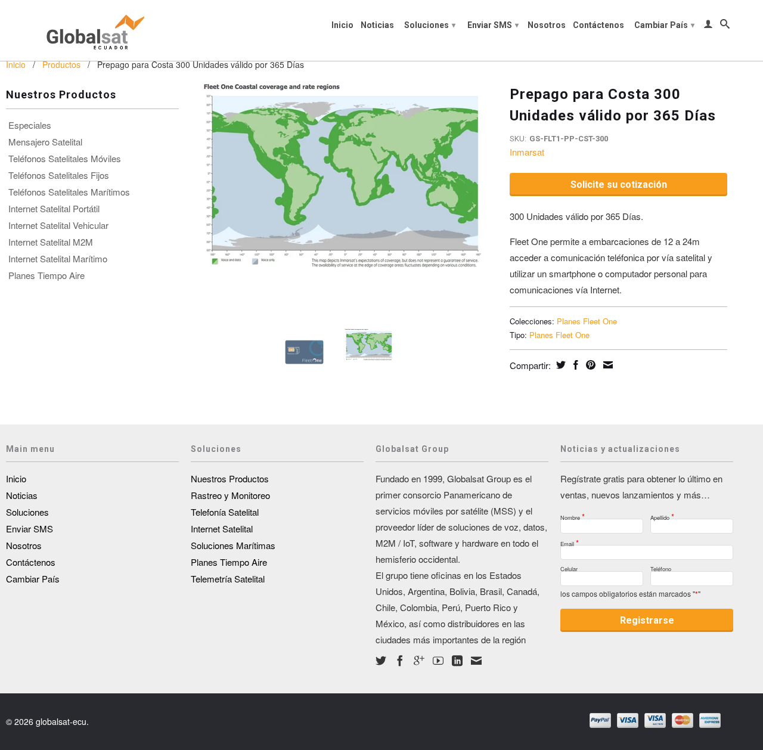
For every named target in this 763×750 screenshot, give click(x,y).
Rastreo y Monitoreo (230, 495)
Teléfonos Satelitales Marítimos (69, 192)
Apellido (662, 514)
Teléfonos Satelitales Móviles (64, 158)
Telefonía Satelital (225, 512)
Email (569, 540)
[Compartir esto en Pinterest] (589, 365)
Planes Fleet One (587, 321)
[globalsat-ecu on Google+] (419, 660)
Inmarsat (527, 151)
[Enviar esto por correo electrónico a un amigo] (606, 365)
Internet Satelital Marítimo (57, 258)
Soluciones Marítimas (233, 545)
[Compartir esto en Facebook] (574, 365)
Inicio (342, 25)
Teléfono (660, 567)
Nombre (572, 514)
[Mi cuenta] (708, 26)
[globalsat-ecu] (92, 30)
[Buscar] (725, 26)
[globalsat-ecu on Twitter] (381, 660)
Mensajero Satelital (45, 142)
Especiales (29, 125)
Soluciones (429, 25)
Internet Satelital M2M (50, 242)
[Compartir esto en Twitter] (559, 365)
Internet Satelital (222, 528)
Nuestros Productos (230, 478)
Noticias (377, 25)
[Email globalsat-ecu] (476, 660)
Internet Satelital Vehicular (58, 225)
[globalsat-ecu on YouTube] (438, 660)
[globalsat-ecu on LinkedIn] (457, 660)
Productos (61, 64)
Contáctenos (598, 25)
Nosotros (547, 25)
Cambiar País (664, 25)
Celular (569, 567)
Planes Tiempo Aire (46, 275)
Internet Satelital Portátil (54, 208)
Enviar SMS (493, 25)
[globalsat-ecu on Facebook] (400, 660)
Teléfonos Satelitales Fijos (58, 175)
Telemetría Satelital (228, 578)
